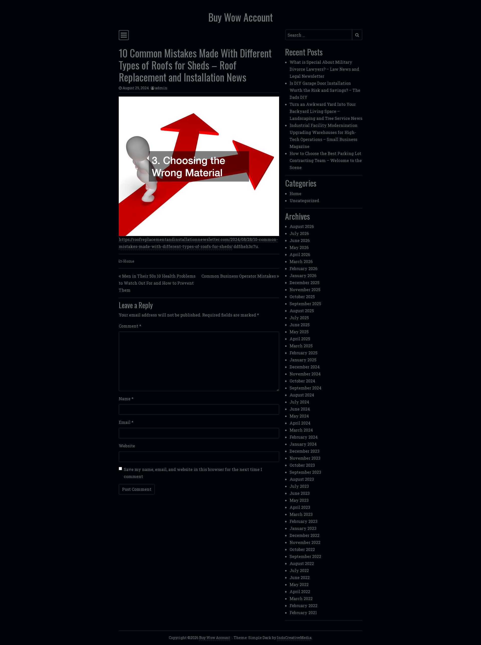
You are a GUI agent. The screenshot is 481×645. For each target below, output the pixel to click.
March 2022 (301, 598)
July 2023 (299, 486)
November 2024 (305, 373)
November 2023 (305, 458)
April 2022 (300, 591)
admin (161, 88)
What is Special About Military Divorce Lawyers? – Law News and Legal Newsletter (324, 69)
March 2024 (301, 430)
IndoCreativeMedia (294, 637)
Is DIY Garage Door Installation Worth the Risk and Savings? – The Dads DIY (325, 90)
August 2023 (302, 479)
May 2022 (299, 584)
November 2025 (305, 289)
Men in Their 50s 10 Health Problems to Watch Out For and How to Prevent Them (157, 283)
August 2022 (302, 563)
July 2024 (299, 402)
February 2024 (304, 437)
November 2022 (305, 542)
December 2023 (304, 451)
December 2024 (305, 366)
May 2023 (299, 500)
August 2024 (302, 394)
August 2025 (302, 310)
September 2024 (305, 387)
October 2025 (302, 296)
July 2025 (299, 317)
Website (127, 445)
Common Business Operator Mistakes (238, 276)
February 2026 (303, 268)
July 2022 (299, 570)
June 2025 (300, 324)
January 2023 (303, 528)
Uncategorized (304, 200)
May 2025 (299, 331)
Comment (130, 326)
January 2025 (303, 359)
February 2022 (303, 605)
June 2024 (300, 409)
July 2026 (299, 233)
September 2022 (305, 556)
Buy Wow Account (240, 17)
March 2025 (301, 345)
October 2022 (302, 549)
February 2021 (303, 612)
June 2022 (300, 577)
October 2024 (302, 380)
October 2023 (302, 465)
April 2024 (300, 423)
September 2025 (305, 303)
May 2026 (299, 247)
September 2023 (305, 472)
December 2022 (304, 535)
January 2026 (303, 275)
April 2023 (300, 507)
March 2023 (301, 514)
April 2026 (300, 254)
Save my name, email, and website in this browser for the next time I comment (193, 473)
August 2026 (302, 226)
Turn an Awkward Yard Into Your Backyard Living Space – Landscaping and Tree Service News (326, 111)
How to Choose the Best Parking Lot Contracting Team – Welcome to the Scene (326, 160)
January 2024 (303, 444)
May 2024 (299, 416)
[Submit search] (357, 35)
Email (126, 422)
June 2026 (300, 240)
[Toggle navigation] (124, 35)
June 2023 (300, 493)
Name (126, 398)
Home (128, 261)
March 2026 (301, 261)
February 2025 (303, 352)
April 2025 (300, 338)
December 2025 (304, 282)
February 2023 (303, 521)
